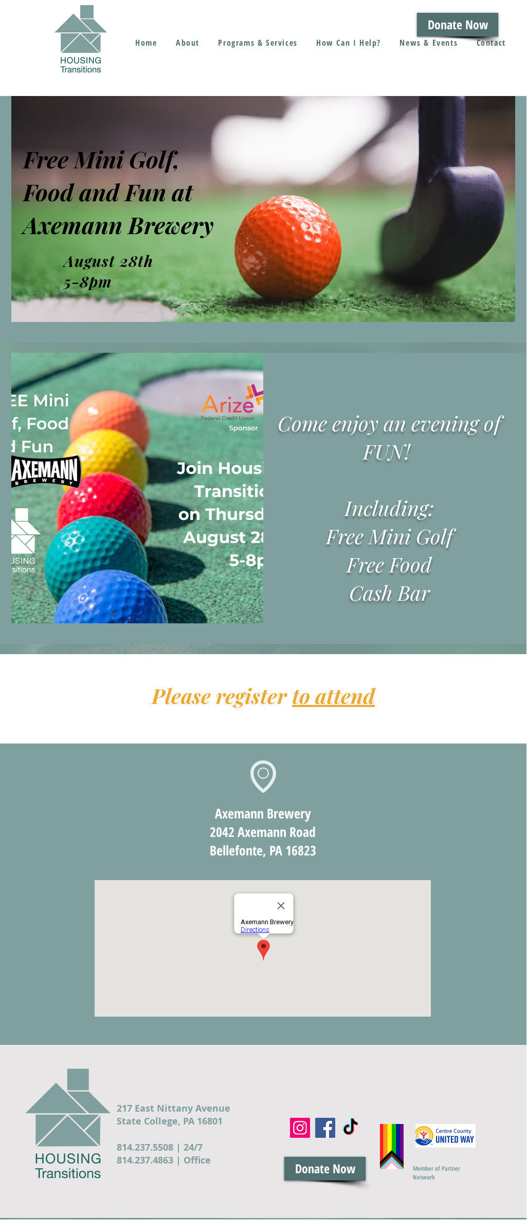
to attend (333, 695)
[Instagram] (300, 1128)
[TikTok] (350, 1128)
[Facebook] (325, 1128)
